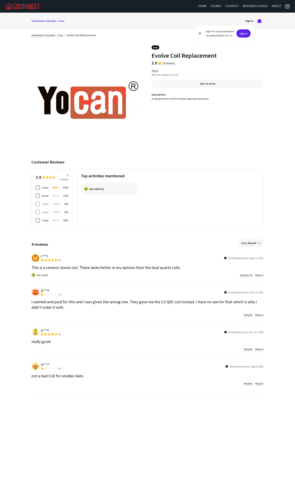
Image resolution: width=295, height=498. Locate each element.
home (202, 6)
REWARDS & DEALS (255, 6)
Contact (232, 6)
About (276, 6)
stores (216, 6)
